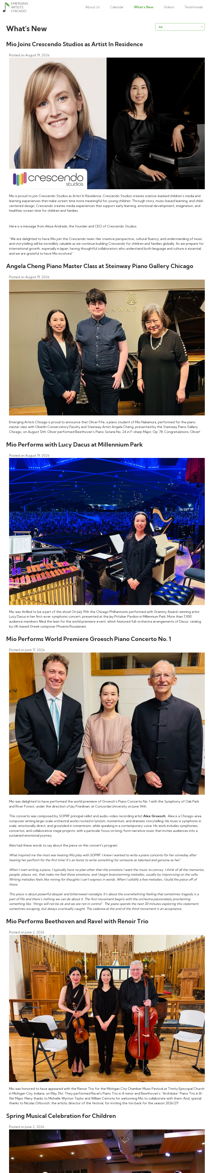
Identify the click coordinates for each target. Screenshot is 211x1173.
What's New (143, 7)
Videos (169, 7)
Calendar (117, 7)
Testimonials (194, 7)
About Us (92, 7)
